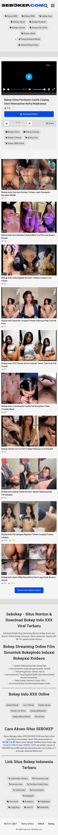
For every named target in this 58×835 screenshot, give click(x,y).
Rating (51, 824)
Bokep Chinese (14, 138)
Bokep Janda (44, 705)
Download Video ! (30, 114)
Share (51, 123)
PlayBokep (45, 801)
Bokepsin (29, 801)
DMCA (41, 824)
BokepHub (43, 807)
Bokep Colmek (18, 28)
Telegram (29, 796)
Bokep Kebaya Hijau (29, 45)
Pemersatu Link (41, 778)
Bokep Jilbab (29, 33)
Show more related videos (29, 590)
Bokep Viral (46, 16)
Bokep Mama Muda (21, 716)
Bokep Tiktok (19, 22)
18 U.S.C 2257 (10, 824)
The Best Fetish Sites (38, 784)
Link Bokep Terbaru (19, 778)
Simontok (13, 801)
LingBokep (15, 807)
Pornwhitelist (38, 790)
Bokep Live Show (18, 711)
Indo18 (29, 807)
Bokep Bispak (12, 705)
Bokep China (13, 132)
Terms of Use (27, 824)
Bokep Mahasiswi (38, 711)
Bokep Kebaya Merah (30, 39)
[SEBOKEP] (22, 5)
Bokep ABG (12, 16)
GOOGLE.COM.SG (10, 745)
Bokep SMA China (16, 143)
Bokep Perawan (38, 22)
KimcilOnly (39, 716)
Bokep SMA (29, 16)
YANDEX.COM (29, 745)
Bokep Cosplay (32, 132)
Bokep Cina (32, 138)
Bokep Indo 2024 (39, 28)
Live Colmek (28, 705)
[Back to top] (53, 829)
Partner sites (16, 784)
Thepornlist (20, 790)
